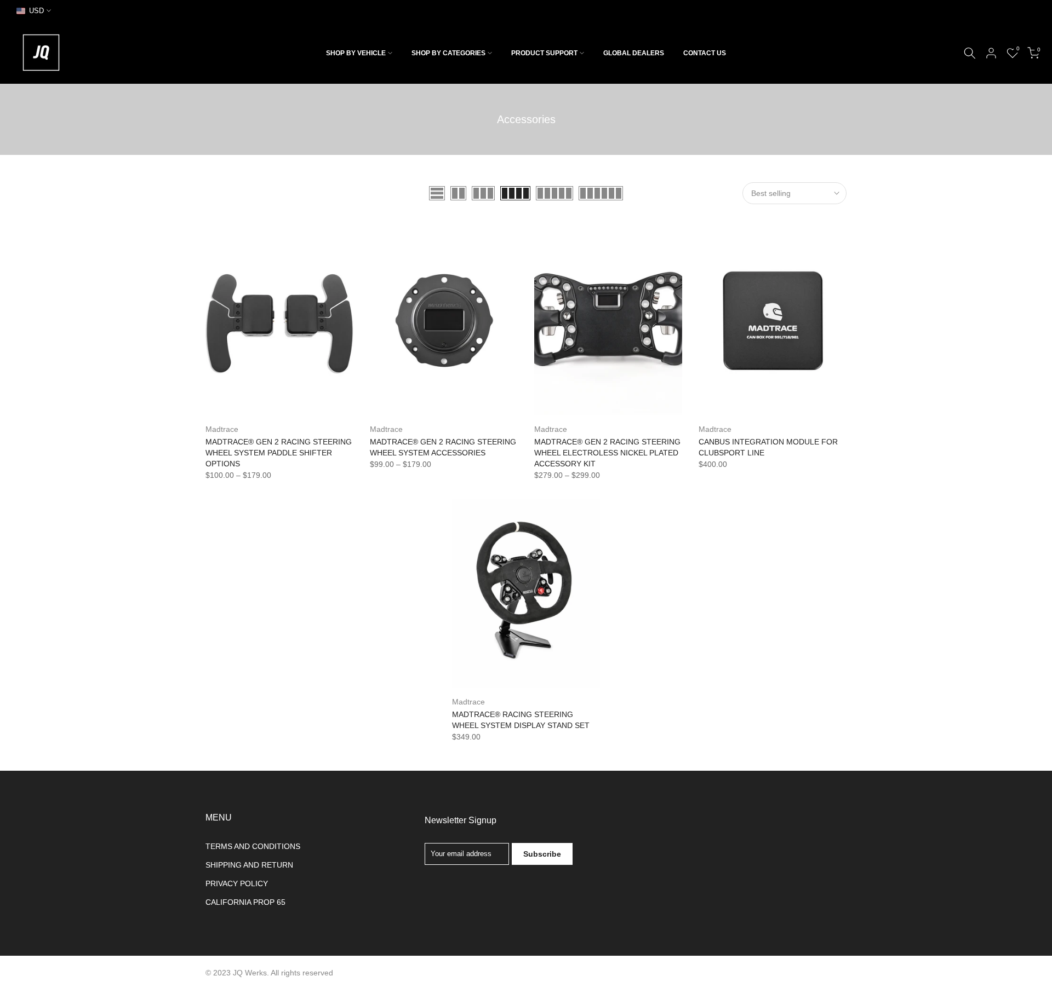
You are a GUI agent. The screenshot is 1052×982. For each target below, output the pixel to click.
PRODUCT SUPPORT (544, 53)
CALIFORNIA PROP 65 (245, 902)
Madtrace (221, 429)
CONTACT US (704, 53)
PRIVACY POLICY (236, 883)
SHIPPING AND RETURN (249, 864)
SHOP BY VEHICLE (356, 53)
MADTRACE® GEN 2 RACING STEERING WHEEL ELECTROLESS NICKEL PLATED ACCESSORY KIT (607, 452)
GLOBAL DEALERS (633, 53)
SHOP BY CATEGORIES (448, 53)
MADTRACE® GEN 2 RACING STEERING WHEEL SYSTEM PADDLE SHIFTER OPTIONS (278, 452)
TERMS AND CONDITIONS (252, 846)
